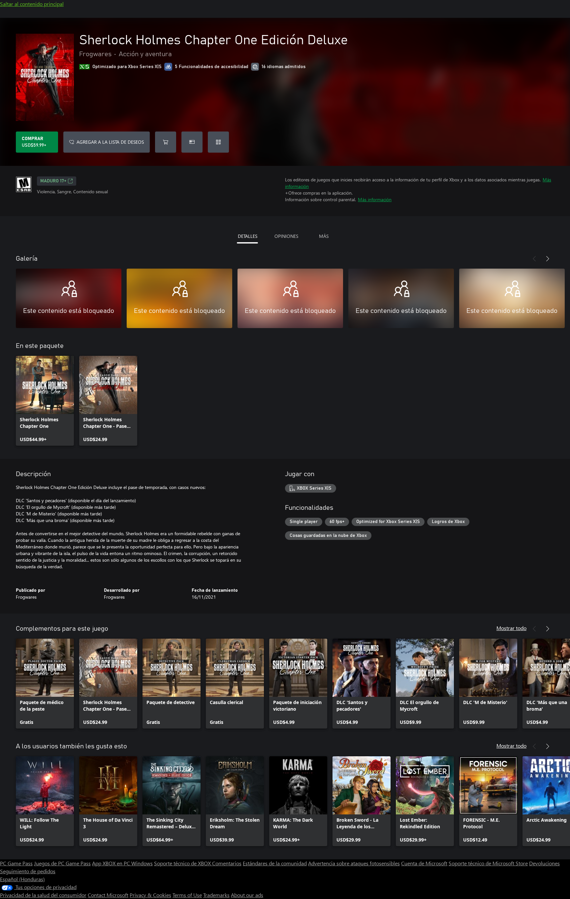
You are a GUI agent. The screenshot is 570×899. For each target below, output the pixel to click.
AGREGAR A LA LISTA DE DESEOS (110, 142)
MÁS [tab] (324, 236)
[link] (45, 401)
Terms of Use (187, 894)
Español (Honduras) (22, 879)
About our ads (247, 894)
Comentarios (226, 863)
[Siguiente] (547, 258)
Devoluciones (544, 863)
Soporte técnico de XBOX (183, 863)
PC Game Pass (16, 863)
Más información (375, 199)
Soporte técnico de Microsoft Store (488, 863)
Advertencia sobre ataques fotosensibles (354, 863)
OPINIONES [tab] (286, 236)
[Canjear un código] (218, 142)
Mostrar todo (511, 627)
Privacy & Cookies (150, 894)
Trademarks (216, 894)
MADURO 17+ (53, 181)
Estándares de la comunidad (275, 863)
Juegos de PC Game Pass (62, 863)
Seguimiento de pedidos (27, 871)
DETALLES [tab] (247, 236)
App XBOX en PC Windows (122, 863)
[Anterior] (534, 258)
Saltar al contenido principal (32, 3)
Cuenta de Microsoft (424, 863)
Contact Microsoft (108, 894)
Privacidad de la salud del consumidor (43, 894)
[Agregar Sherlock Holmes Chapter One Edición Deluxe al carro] (165, 142)
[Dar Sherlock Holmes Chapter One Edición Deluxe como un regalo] (192, 142)
